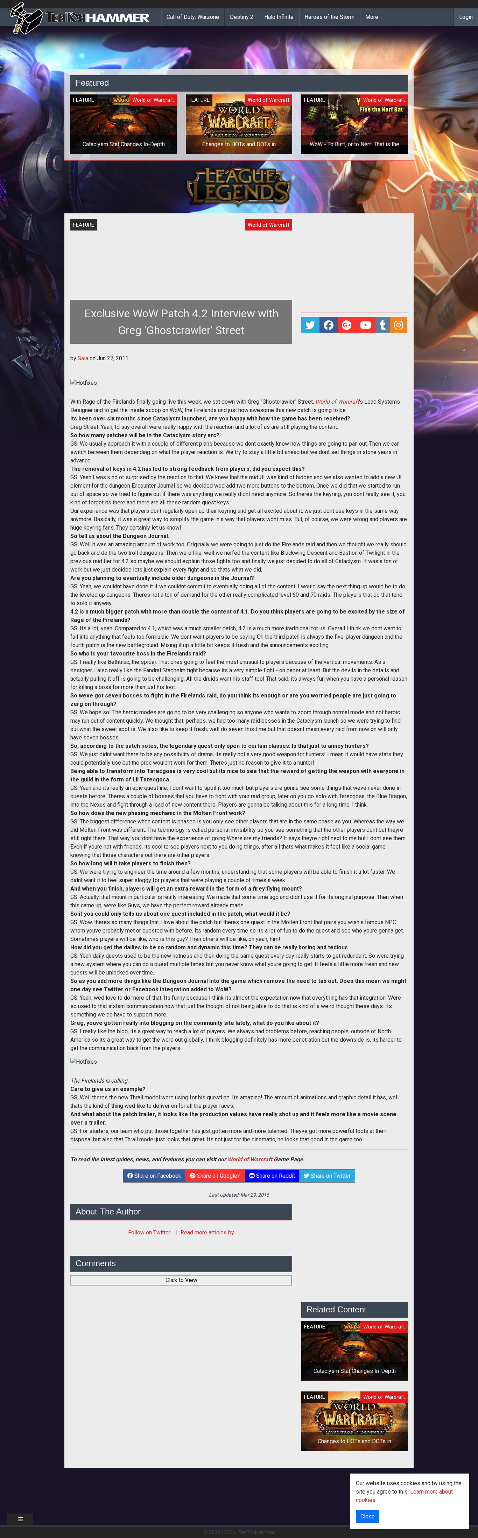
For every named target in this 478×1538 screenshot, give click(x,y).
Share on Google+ (218, 1175)
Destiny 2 (241, 17)
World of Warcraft (249, 1159)
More (371, 17)
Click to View (181, 1280)
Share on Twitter (330, 1175)
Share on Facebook (157, 1175)
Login (466, 17)
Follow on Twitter (150, 1232)
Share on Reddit (275, 1175)
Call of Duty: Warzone (193, 17)
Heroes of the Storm (329, 17)
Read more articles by (207, 1232)
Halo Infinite (279, 17)
